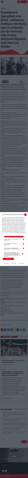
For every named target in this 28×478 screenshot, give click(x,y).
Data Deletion (6, 263)
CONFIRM (8, 258)
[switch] (23, 239)
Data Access (13, 263)
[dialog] (14, 239)
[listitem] (14, 236)
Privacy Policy (21, 263)
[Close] (25, 214)
